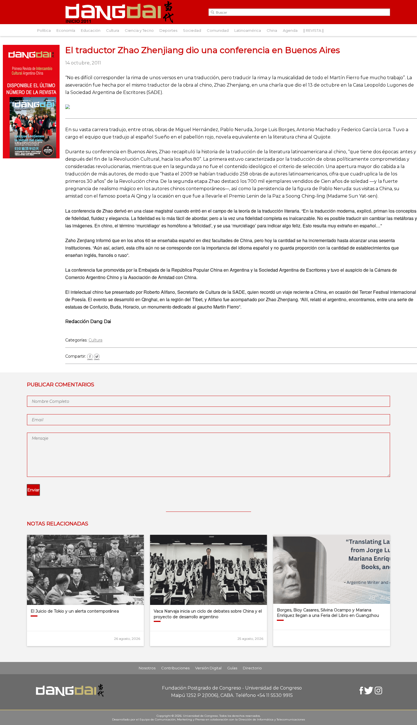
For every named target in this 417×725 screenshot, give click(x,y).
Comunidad (218, 30)
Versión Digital (208, 668)
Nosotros (147, 668)
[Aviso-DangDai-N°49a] (31, 157)
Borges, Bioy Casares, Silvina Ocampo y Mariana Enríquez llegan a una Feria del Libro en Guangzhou (328, 612)
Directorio (252, 668)
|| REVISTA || (313, 30)
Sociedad (192, 30)
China (272, 30)
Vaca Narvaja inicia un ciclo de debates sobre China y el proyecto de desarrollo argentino (208, 614)
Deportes (168, 30)
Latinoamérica (247, 30)
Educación (90, 30)
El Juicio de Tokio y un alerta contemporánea (75, 611)
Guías (232, 668)
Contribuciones (175, 668)
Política (44, 30)
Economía (65, 30)
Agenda (290, 30)
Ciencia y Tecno (139, 30)
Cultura (112, 30)
